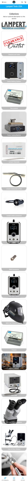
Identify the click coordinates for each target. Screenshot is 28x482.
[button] (4, 2)
